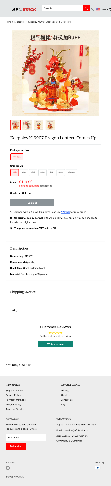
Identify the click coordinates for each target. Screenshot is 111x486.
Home (8, 22)
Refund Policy (13, 395)
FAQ (63, 404)
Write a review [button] (55, 344)
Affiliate (65, 390)
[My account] (92, 9)
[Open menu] (7, 9)
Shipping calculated (29, 185)
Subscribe (16, 446)
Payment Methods (16, 399)
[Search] (86, 8)
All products (19, 22)
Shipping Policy (14, 390)
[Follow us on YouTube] (8, 468)
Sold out (32, 202)
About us (65, 395)
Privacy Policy (13, 404)
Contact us (67, 399)
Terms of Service (15, 409)
